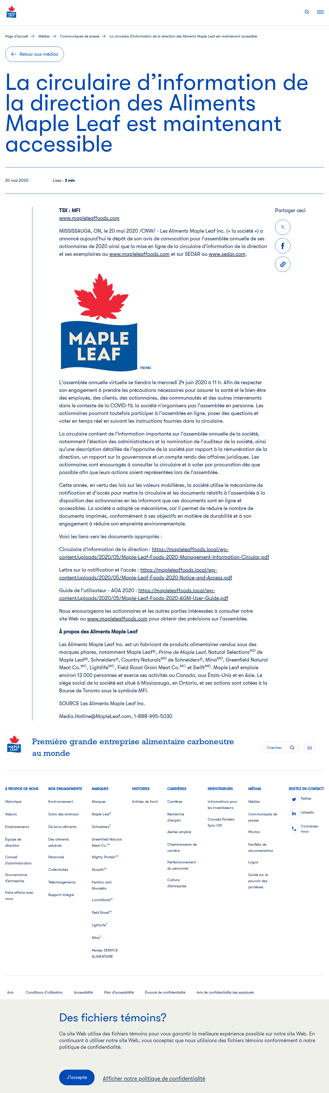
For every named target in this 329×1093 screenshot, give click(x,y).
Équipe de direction (13, 842)
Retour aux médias (39, 54)
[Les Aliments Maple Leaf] (11, 11)
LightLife (99, 924)
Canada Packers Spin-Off (221, 822)
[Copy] (282, 264)
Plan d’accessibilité (119, 992)
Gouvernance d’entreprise (16, 878)
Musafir (99, 870)
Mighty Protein (105, 857)
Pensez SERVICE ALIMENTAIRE (105, 953)
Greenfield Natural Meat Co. (107, 842)
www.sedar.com (227, 254)
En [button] (309, 748)
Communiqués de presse (79, 36)
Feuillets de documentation (260, 847)
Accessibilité (83, 992)
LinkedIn (307, 812)
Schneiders (101, 826)
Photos (254, 832)
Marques (99, 801)
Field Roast (102, 912)
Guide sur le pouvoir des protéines (258, 881)
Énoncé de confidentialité (165, 992)
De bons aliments (62, 827)
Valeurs (11, 814)
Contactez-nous (310, 828)
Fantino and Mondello (102, 885)
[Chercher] (306, 11)
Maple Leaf (102, 814)
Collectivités (58, 870)
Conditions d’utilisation (44, 992)
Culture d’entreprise (176, 883)
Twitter (306, 798)
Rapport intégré (61, 895)
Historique (13, 801)
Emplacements (17, 827)
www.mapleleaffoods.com (89, 218)
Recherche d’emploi (175, 817)
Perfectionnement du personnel (181, 865)
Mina (97, 937)
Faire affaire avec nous (19, 895)
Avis (10, 992)
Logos (253, 862)
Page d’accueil (16, 36)
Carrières (174, 801)
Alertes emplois (179, 832)
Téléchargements (62, 882)
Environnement (60, 801)
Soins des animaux (63, 814)
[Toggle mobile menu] (320, 11)
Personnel (56, 857)
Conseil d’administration (18, 860)
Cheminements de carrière (182, 847)
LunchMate (102, 900)
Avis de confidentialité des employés (225, 992)
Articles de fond (144, 801)
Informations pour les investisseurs (222, 804)
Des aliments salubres (58, 842)
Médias (44, 36)
